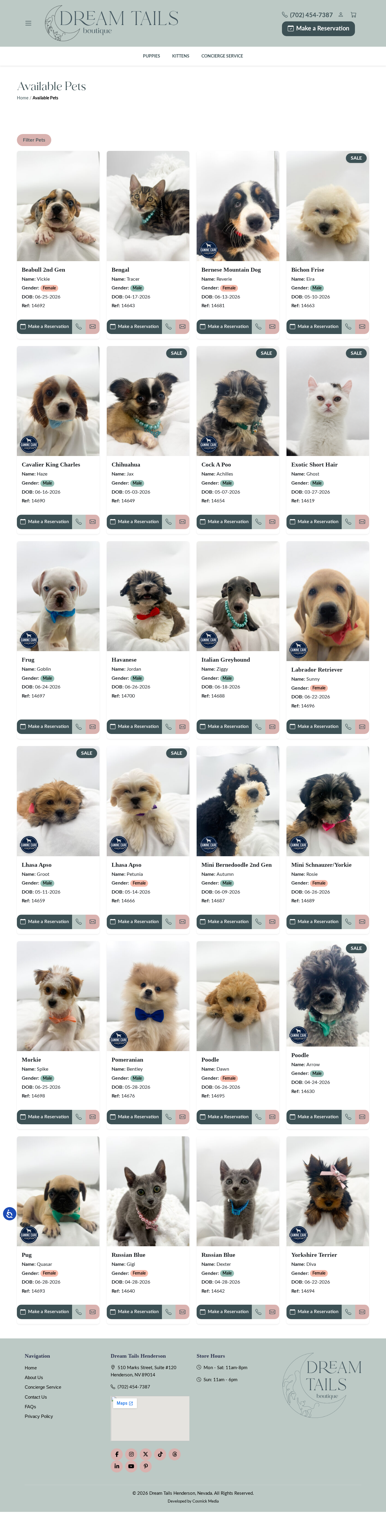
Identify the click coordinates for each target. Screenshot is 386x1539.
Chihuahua (126, 464)
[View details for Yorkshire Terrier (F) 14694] (327, 1191)
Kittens (180, 56)
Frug (28, 659)
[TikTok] (160, 1454)
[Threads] (175, 1454)
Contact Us (36, 1397)
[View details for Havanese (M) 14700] (148, 596)
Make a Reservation (322, 29)
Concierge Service (222, 56)
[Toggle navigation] (28, 23)
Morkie (31, 1059)
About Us (34, 1377)
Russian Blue (128, 1254)
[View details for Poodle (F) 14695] (238, 996)
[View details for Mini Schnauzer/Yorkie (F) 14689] (327, 801)
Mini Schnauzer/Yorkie (321, 864)
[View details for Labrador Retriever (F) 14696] (327, 601)
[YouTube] (131, 1466)
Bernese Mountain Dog (231, 269)
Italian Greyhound (225, 659)
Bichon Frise (307, 269)
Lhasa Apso (37, 864)
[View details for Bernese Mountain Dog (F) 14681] (238, 206)
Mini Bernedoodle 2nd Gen (236, 864)
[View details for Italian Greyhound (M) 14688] (238, 596)
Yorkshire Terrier (314, 1254)
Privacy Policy (39, 1416)
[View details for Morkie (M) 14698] (58, 996)
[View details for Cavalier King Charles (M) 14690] (58, 401)
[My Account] (340, 15)
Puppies (151, 56)
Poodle (210, 1059)
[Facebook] (117, 1454)
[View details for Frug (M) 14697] (58, 596)
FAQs (30, 1406)
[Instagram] (131, 1454)
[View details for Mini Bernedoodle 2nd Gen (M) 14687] (238, 801)
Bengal (120, 269)
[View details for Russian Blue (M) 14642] (238, 1191)
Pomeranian (127, 1059)
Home (22, 98)
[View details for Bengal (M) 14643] (148, 206)
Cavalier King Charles (51, 464)
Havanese (124, 659)
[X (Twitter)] (146, 1454)
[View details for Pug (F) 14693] (58, 1191)
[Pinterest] (146, 1466)
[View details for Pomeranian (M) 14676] (148, 996)
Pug (27, 1254)
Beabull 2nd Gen (43, 269)
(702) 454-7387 (134, 1387)
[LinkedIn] (117, 1466)
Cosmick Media (205, 1501)
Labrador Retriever (317, 669)
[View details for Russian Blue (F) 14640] (148, 1191)
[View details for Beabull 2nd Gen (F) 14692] (58, 206)
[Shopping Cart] (353, 15)
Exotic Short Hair (314, 464)
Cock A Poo (216, 464)
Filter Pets (34, 140)
